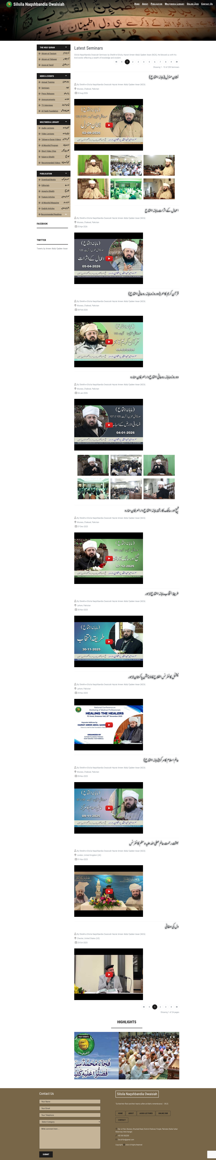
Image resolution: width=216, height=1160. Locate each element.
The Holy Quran (47, 47)
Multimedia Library (174, 3)
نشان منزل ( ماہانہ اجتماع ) (164, 77)
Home (137, 3)
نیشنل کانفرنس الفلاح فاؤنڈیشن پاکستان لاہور (153, 677)
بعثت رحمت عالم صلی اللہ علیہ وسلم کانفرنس (154, 843)
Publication (156, 3)
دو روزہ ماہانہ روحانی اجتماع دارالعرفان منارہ (154, 377)
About (145, 3)
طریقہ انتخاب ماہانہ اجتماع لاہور (162, 594)
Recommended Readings (51, 214)
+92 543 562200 (123, 1136)
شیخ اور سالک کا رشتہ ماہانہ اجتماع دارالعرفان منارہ (152, 511)
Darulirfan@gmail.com (126, 1140)
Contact (122, 1120)
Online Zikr (193, 3)
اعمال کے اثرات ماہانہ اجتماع (162, 211)
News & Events (47, 76)
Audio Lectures (146, 1113)
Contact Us (207, 3)
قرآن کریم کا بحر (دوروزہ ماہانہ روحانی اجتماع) (153, 294)
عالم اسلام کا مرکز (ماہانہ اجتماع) (161, 760)
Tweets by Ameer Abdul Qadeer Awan (52, 248)
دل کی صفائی (172, 927)
